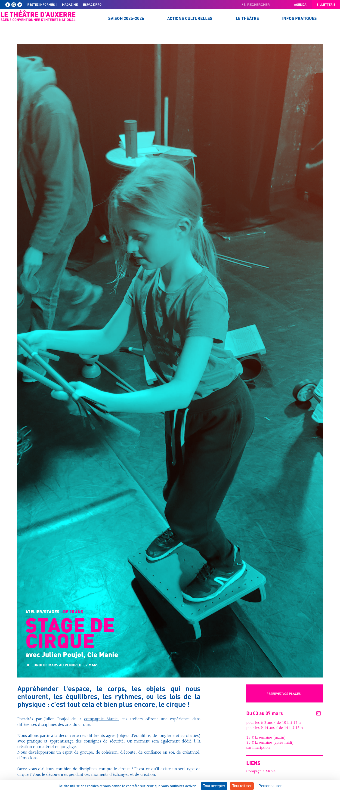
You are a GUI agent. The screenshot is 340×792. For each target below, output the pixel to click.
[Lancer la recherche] (244, 5)
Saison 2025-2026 (126, 18)
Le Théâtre (247, 18)
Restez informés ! (42, 4)
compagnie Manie (101, 719)
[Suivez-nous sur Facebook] (7, 4)
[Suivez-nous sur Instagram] (13, 4)
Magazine (70, 4)
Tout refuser (241, 786)
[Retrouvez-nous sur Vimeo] (19, 4)
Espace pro (92, 4)
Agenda (300, 4)
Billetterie (325, 4)
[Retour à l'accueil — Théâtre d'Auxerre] (38, 15)
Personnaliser (270, 786)
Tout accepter (214, 786)
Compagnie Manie (261, 772)
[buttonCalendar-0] (318, 713)
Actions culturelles (190, 18)
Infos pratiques (299, 18)
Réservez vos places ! (284, 693)
